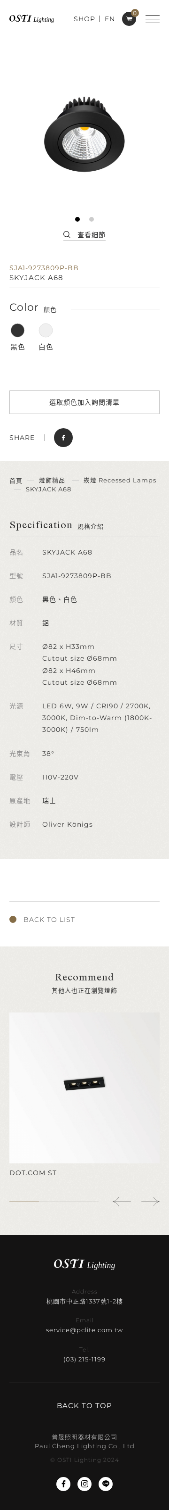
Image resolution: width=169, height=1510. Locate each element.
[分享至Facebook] (63, 437)
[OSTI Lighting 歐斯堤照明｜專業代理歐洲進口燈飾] (31, 19)
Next (150, 1201)
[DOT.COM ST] (84, 1095)
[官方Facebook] (63, 1484)
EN (110, 19)
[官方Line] (106, 1484)
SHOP (84, 19)
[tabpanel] (84, 134)
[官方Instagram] (84, 1484)
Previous (122, 1201)
